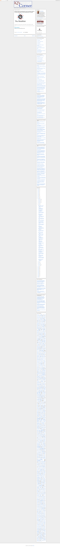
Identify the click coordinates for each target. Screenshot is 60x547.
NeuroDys (38, 458)
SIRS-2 (37, 503)
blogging (43, 336)
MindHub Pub (44, 449)
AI (45, 321)
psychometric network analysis (40, 477)
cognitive (43, 354)
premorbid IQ (44, 473)
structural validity (41, 513)
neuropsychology (40, 459)
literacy (38, 440)
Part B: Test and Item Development (41, 109)
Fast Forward (39, 391)
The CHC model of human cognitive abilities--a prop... (41, 217)
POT (44, 471)
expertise (45, 388)
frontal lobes (42, 396)
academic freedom (43, 316)
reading (39, 483)
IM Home (38, 414)
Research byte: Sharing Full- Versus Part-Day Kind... (40, 253)
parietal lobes (40, 467)
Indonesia (44, 415)
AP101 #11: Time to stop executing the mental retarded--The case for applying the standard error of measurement (41, 140)
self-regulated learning (41, 500)
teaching (40, 516)
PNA (42, 471)
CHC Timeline (38, 351)
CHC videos (42, 351)
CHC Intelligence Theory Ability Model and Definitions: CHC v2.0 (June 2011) (41, 73)
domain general (44, 377)
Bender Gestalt (39, 333)
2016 (38, 198)
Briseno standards (42, 343)
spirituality (40, 510)
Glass (40, 402)
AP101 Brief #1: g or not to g (40, 163)
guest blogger (40, 406)
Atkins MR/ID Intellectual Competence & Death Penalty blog (41, 51)
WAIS (38, 529)
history (37, 411)
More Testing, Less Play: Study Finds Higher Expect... (41, 206)
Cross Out (40, 368)
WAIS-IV (43, 529)
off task (41, 465)
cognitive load (38, 357)
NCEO (37, 455)
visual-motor (41, 527)
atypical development (43, 330)
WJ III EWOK (40, 534)
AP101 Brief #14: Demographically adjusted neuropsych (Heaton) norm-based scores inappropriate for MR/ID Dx (41, 160)
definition (44, 372)
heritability (44, 410)
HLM (39, 411)
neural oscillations (44, 457)
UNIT (44, 524)
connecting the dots (42, 364)
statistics (38, 512)
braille (39, 338)
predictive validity (44, 472)
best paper (42, 333)
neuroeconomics (41, 458)
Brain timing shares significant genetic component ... (40, 215)
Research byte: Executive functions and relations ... (41, 258)
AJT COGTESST (41, 322)
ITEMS (37, 432)
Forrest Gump (43, 395)
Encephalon (43, 384)
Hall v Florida (44, 408)
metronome (38, 448)
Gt (37, 406)
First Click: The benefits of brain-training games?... (41, 220)
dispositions (44, 376)
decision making (39, 371)
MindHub (40, 449)
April (38, 262)
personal (45, 468)
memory (44, 444)
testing (38, 519)
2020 (38, 194)
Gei (45, 398)
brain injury (39, 340)
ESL (41, 385)
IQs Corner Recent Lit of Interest (40, 81)
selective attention (43, 497)
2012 (38, 269)
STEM (41, 512)
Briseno (37, 343)
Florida (44, 391)
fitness (42, 391)
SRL (44, 510)
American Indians (41, 323)
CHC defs (38, 348)
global (41, 402)
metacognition (38, 447)
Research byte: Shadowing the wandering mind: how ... (41, 227)
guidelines (44, 406)
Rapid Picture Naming (43, 481)
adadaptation (41, 319)
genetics (39, 400)
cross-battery (43, 368)
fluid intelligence (39, 392)
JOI (42, 433)
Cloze (42, 352)
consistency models (41, 365)
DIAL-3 (40, 375)
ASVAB (41, 328)
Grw (37, 405)
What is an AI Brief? (39, 52)
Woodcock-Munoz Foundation (39, 539)
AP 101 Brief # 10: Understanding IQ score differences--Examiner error (41, 180)
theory (37, 520)
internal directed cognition (42, 422)
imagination (41, 414)
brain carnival (42, 338)
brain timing (43, 342)
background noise (38, 331)
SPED (44, 509)
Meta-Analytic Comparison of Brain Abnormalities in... (40, 237)
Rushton (40, 491)
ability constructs (42, 315)
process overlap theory (42, 474)
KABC (39, 435)
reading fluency (38, 484)
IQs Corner (42, 429)
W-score (45, 528)
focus (39, 394)
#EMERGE (38, 314)
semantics (38, 501)
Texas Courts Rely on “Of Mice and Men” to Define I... (41, 246)
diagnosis (38, 375)
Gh (44, 401)
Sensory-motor (41, 501)
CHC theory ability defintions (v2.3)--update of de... (40, 241)
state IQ (44, 511)
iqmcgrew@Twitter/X (39, 46)
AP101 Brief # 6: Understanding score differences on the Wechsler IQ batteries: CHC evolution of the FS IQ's (41, 172)
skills (39, 503)
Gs (40, 405)
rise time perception (43, 490)
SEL (40, 497)
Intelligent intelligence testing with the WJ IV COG (41, 419)
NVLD (40, 464)
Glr (43, 402)
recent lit (40, 485)
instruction (38, 417)
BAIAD (43, 331)
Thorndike (45, 520)
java (44, 432)
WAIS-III (40, 529)
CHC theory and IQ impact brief (40, 76)
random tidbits (38, 481)
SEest (38, 497)
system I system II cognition (39, 514)
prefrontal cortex (39, 473)
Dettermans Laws (38, 374)
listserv (45, 439)
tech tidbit (43, 516)
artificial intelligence (39, 327)
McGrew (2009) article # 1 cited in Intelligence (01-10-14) (40, 84)
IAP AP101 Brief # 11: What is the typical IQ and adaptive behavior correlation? (40, 182)
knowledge (38, 436)
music (42, 453)
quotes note (42, 480)
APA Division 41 (41, 325)
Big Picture (42, 335)
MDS (43, 443)
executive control (42, 387)
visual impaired (40, 526)
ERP (39, 385)
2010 (38, 271)
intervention (38, 423)
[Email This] (24, 32)
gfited (41, 401)
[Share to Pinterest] (27, 32)
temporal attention (38, 517)
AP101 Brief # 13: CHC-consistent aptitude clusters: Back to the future (41, 162)
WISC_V (44, 532)
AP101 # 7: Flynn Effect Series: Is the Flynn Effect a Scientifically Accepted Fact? (41, 134)
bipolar (37, 336)
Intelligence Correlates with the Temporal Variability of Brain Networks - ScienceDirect (41, 292)
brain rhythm (39, 342)
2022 (38, 192)
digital (40, 376)
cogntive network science (42, 359)
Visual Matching (43, 526)
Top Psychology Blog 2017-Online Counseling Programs (40, 61)
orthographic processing (41, 466)
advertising (44, 320)
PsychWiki (38, 478)
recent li (37, 485)
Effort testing (39, 382)
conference (40, 363)
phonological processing (42, 470)
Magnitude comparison (40, 441)
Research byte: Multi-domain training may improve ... (40, 233)
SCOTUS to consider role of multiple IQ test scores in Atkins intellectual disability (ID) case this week (41, 305)
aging (43, 321)
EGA (42, 382)
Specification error (38, 509)
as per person (43, 327)
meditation (41, 444)
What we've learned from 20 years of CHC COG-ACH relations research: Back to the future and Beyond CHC (41, 88)
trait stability (39, 523)
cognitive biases (43, 355)
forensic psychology (39, 395)
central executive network (39, 347)
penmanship (38, 468)
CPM (45, 367)
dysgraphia (42, 379)
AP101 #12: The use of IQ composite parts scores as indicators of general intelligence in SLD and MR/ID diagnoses (41, 184)
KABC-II (43, 435)
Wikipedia (40, 532)
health (38, 409)
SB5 (45, 492)
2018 (38, 196)
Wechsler (41, 530)
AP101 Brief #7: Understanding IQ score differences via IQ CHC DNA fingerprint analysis (41, 174)
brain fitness (39, 339)
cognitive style (38, 358)
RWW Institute (43, 491)
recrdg (45, 485)
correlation (38, 366)
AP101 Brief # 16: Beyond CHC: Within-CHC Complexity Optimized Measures (41, 154)
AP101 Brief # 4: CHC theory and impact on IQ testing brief (40, 166)
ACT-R (38, 319)
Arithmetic (44, 326)
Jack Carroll (40, 432)
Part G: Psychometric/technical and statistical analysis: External (41, 117)
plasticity (40, 471)
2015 (38, 266)
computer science (41, 362)
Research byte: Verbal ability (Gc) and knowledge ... (40, 260)
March (39, 263)
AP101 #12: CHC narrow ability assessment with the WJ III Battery (41, 142)
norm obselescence (43, 462)
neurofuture (44, 458)
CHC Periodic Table (41, 349)
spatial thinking (41, 507)
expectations (41, 388)
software (40, 506)
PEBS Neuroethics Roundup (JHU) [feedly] (41, 249)
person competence (41, 468)
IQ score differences (42, 427)
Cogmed (37, 354)
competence (42, 361)
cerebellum (44, 347)
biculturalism (42, 334)
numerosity (38, 464)
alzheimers (38, 323)
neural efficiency (39, 457)
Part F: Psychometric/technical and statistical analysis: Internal (41, 115)
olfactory (44, 465)
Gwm (40, 408)
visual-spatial (44, 527)
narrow (44, 454)
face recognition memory (40, 390)
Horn (41, 411)
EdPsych (42, 381)
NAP (42, 454)
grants (37, 404)
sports (42, 510)
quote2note (38, 480)
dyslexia (44, 379)
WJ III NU (44, 534)
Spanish (45, 506)
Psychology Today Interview (40, 57)
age (39, 321)
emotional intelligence (39, 384)
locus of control (41, 440)
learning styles (38, 438)
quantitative (44, 478)
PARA (37, 467)
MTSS (40, 452)
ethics (42, 385)
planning (38, 471)
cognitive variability (43, 358)
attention (39, 329)
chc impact (42, 348)
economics (38, 381)
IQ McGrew (43, 426)
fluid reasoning (43, 392)
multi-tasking (43, 452)
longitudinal (44, 440)
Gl (38, 402)
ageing (41, 321)
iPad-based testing (38, 425)
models (42, 450)
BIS (39, 336)
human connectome (41, 412)
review (37, 488)
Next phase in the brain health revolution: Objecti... (40, 239)
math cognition (43, 442)
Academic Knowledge (39, 317)
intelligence (39, 418)
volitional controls (39, 528)
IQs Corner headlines (40, 430)
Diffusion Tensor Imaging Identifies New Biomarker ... (41, 229)
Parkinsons (44, 467)
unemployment (42, 524)
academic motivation (43, 317)
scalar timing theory (43, 493)
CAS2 (44, 345)
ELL (43, 382)
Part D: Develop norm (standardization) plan (39, 112)
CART (40, 345)
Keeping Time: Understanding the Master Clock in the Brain (40, 283)
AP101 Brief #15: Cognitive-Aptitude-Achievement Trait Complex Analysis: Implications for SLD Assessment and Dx (41, 157)
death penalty (44, 370)
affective (37, 321)
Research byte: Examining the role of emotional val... (41, 225)
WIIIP (38, 532)
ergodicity (38, 385)
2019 (38, 195)
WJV (39, 537)
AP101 (43, 324)
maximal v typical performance (39, 443)
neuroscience (38, 460)
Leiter (42, 438)
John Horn (39, 433)
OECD (39, 465)
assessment (38, 328)
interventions (43, 423)
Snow (37, 504)
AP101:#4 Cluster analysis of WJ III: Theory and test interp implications (41, 127)
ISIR (40, 431)
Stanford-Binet (39, 511)
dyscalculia (38, 379)
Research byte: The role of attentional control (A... (41, 231)
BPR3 (37, 338)
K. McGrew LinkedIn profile (40, 41)
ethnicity (45, 385)
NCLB (39, 455)
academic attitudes (38, 316)
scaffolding (39, 493)
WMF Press (44, 537)
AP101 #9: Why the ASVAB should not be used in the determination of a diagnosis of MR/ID (41, 136)
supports (44, 513)
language (43, 436)
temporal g (43, 517)
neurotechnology (43, 461)
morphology (40, 451)
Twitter (44, 523)
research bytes (39, 487)
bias (39, 334)
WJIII (37, 537)
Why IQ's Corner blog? (39, 39)
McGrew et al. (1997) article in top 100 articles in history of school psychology (41, 85)
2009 (38, 272)
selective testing (38, 498)
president (38, 474)
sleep (43, 503)
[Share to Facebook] (26, 32)
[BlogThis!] (25, 32)
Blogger (33, 545)
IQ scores (38, 428)
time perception (39, 521)
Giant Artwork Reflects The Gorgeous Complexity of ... (40, 210)
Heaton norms (41, 409)
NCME (42, 455)
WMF (41, 537)
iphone (41, 425)
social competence (41, 504)
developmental (44, 374)
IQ (43, 425)
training (45, 522)
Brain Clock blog (39, 49)
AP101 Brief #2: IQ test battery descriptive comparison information (41, 165)
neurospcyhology (38, 461)
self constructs (42, 498)
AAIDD (41, 314)
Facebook (44, 390)
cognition (40, 354)
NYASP (43, 464)
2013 (38, 268)
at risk (43, 328)
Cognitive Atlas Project (39, 355)
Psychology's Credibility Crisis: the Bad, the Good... (40, 235)
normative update (43, 463)
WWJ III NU (40, 541)
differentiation (38, 376)
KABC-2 (41, 435)
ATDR (45, 328)
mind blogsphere (42, 448)
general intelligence (39, 399)
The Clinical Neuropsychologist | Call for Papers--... (40, 208)
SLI (45, 503)
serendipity (44, 501)
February (39, 264)
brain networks (44, 341)
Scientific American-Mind (39, 58)
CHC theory (41, 350)
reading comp (42, 483)
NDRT (44, 455)
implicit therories (43, 414)
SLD (41, 503)
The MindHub (38, 40)
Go (37, 403)
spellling (37, 510)
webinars (38, 530)
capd (38, 345)
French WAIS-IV (38, 396)
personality (41, 469)
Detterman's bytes (43, 373)
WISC (42, 532)
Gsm (43, 405)
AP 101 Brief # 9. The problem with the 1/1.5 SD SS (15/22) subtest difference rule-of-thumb (41, 178)
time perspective (43, 521)
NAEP (40, 454)
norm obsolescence (39, 463)
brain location (44, 340)
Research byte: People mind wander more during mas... (40, 256)
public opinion (41, 478)
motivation (43, 451)
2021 (38, 193)
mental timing (42, 446)
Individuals (41, 415)
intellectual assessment (43, 417)
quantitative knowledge (39, 479)
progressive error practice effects (41, 475)
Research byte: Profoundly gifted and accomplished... (40, 251)
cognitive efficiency (42, 356)
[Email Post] (23, 32)
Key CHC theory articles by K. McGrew (41, 82)
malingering (43, 441)
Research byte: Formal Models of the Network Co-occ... (41, 222)
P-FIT (45, 466)
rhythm (39, 488)
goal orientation (40, 403)
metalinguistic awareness (43, 447)
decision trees (43, 371)
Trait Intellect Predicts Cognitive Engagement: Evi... (41, 248)
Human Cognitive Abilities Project (40, 80)
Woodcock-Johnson (42, 538)
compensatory (38, 361)
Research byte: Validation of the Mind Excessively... (41, 244)
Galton (37, 398)
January (39, 265)
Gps (44, 403)
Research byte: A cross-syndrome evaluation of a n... (41, 212)
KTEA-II (40, 436)
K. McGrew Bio (38, 42)
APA (37, 325)
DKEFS (40, 377)
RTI (37, 491)
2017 (38, 197)
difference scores (43, 375)
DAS (37, 369)
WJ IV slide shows (40, 536)
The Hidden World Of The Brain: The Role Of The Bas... (41, 219)
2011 (38, 270)
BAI (41, 331)
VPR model (42, 528)
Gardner (39, 398)
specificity (42, 509)
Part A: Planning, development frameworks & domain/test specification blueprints (40, 108)
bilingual (45, 335)
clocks (40, 352)
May (38, 261)
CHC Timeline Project (39, 79)
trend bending (42, 523)
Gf (41, 400)
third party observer (41, 520)
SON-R (42, 506)
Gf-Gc (39, 401)
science (40, 496)
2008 (38, 273)
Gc (41, 398)
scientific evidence (43, 496)
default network (40, 372)
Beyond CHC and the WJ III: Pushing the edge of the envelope (41, 68)
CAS (42, 345)
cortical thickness (41, 366)
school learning (39, 494)
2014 (38, 267)
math (39, 442)
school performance (43, 494)
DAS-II (42, 369)
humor (44, 412)
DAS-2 (39, 369)
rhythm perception (43, 488)
